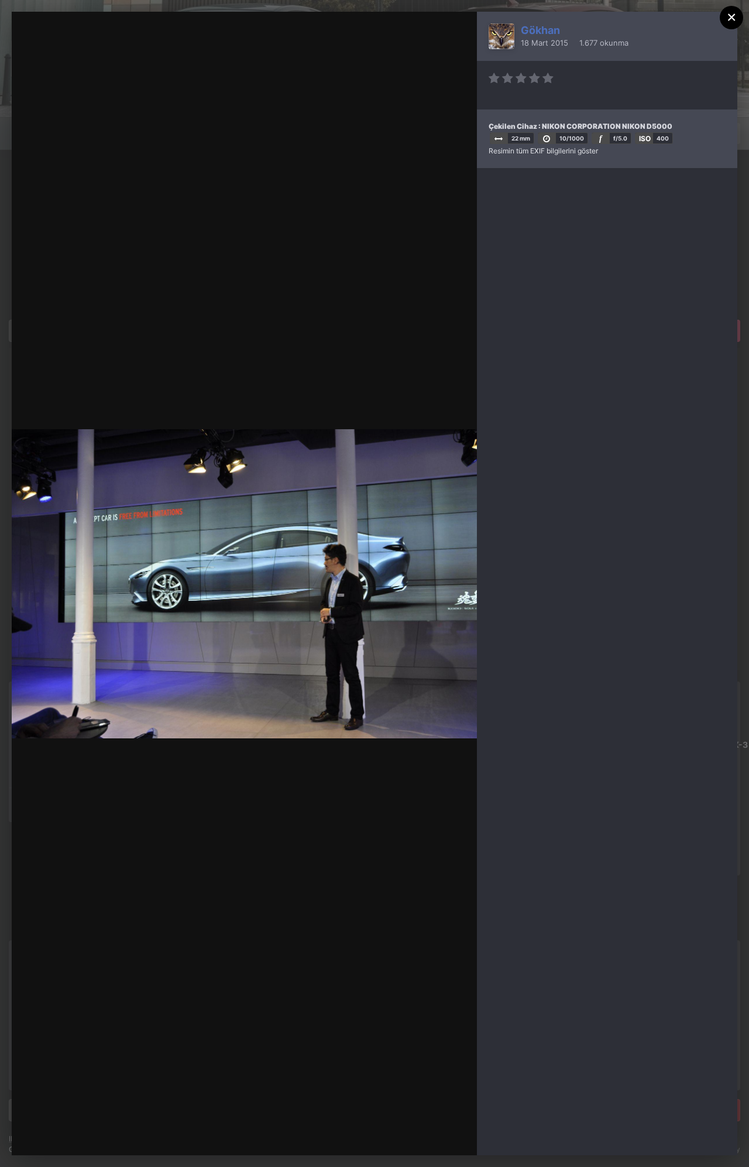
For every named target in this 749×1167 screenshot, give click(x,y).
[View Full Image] (456, 33)
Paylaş (437, 1134)
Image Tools (357, 1134)
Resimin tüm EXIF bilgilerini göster (543, 150)
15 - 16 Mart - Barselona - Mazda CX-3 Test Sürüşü (170, 42)
